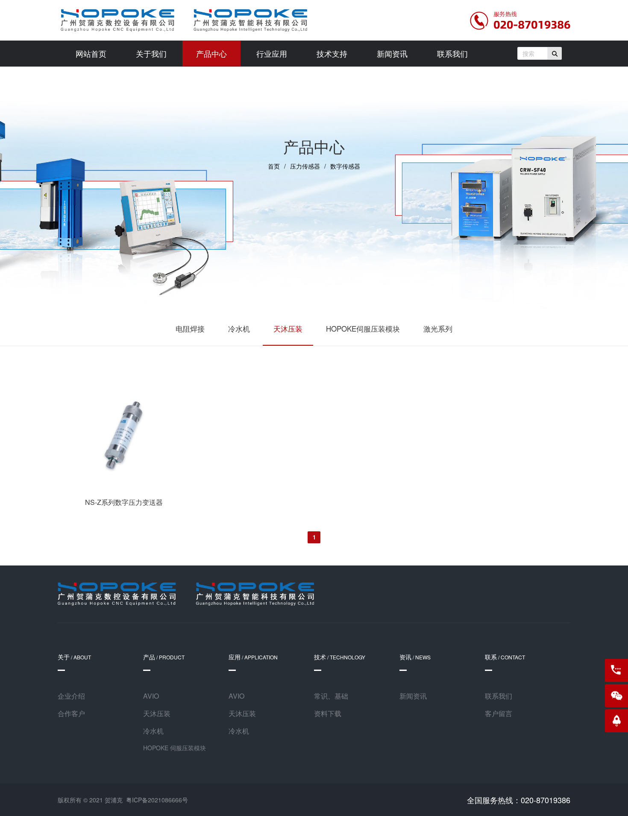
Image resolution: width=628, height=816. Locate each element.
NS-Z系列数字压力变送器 (124, 502)
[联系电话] (616, 670)
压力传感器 (305, 166)
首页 (274, 166)
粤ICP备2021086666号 (157, 800)
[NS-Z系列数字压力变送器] (124, 487)
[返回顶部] (616, 721)
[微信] (616, 695)
